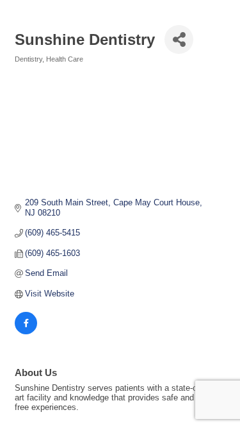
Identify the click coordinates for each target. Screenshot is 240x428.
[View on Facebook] (26, 331)
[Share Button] (178, 39)
